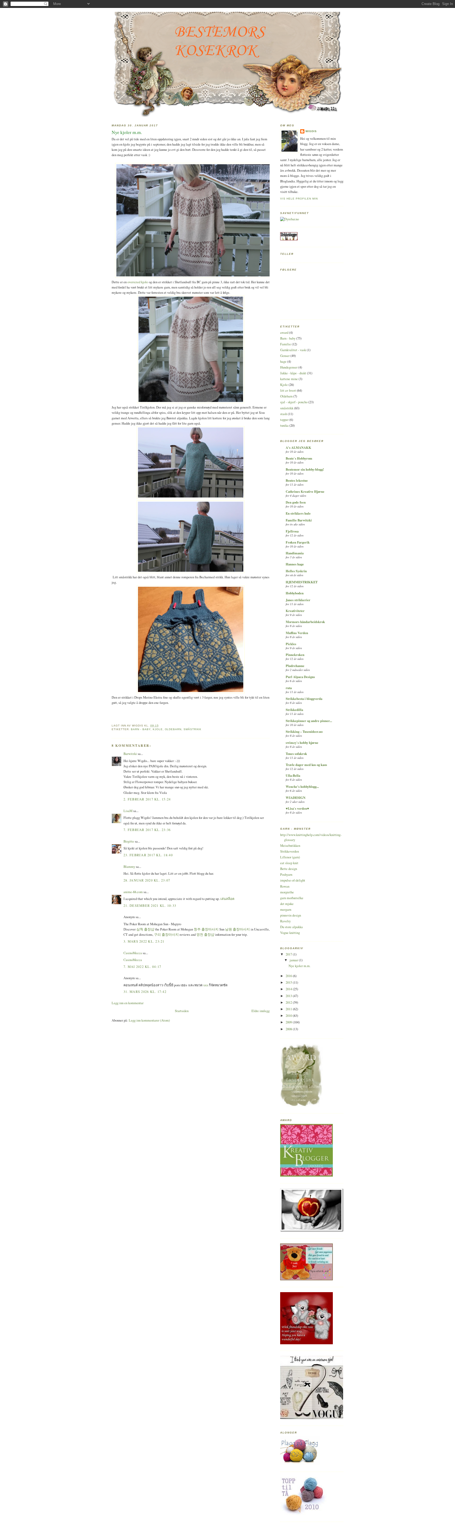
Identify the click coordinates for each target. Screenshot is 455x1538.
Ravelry (285, 921)
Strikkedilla (294, 709)
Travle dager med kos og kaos (306, 764)
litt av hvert (288, 390)
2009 (289, 1022)
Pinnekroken (295, 654)
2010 (289, 1015)
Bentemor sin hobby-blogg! (305, 469)
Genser (285, 356)
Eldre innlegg (260, 1011)
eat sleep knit (289, 863)
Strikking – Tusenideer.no (304, 731)
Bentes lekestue (297, 480)
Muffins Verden (297, 632)
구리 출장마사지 (166, 934)
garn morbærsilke (291, 898)
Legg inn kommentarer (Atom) (149, 1020)
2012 (289, 1002)
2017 (289, 954)
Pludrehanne (295, 665)
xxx (205, 985)
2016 (289, 976)
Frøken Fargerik (298, 542)
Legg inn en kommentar (128, 1003)
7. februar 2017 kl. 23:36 (147, 830)
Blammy (129, 866)
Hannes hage (295, 564)
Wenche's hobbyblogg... (302, 786)
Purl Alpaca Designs (300, 676)
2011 (289, 1009)
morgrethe (287, 892)
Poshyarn (286, 874)
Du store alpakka (291, 927)
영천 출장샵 (205, 934)
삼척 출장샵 (145, 929)
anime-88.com (133, 892)
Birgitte (128, 841)
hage (283, 361)
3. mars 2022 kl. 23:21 (144, 941)
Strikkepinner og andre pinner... (309, 720)
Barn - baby (141, 729)
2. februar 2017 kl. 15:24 (147, 799)
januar (294, 960)
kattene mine (289, 379)
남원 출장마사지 (237, 929)
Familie (285, 344)
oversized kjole (137, 282)
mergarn (285, 909)
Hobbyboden (295, 593)
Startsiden (182, 1011)
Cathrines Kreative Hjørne (305, 491)
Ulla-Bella (293, 775)
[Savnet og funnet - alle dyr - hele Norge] (289, 219)
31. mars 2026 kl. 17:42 (144, 991)
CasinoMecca (132, 953)
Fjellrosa (292, 531)
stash (283, 414)
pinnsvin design (290, 915)
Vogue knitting (290, 932)
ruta (289, 687)
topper (284, 419)
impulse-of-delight (292, 880)
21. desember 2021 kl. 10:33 (149, 905)
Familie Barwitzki (299, 520)
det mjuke (287, 904)
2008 (289, 1029)
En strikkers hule (298, 513)
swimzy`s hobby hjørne (302, 742)
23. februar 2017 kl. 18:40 (148, 855)
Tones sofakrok (296, 753)
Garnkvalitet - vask (293, 350)
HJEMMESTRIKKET (302, 582)
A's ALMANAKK (298, 447)
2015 (289, 982)
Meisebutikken (290, 845)
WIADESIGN (295, 797)
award (284, 332)
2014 (289, 989)
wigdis (311, 131)
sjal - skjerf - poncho (294, 402)
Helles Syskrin (296, 571)
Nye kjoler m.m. (127, 132)
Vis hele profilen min (299, 198)
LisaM (127, 811)
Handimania (295, 553)
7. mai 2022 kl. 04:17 (142, 966)
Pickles (291, 643)
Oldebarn (173, 729)
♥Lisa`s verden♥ (297, 808)
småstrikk (192, 729)
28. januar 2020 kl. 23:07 (146, 880)
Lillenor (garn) (290, 857)
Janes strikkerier (298, 600)
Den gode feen (296, 502)
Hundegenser (289, 367)
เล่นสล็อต (227, 899)
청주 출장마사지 (206, 929)
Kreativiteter (295, 610)
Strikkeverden (289, 851)
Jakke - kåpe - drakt (293, 373)
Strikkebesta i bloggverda (304, 698)
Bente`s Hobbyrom (299, 458)
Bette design (288, 869)
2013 (289, 996)
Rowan (284, 886)
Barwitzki (130, 753)
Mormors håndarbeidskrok (305, 621)
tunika (284, 425)
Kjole (158, 729)
